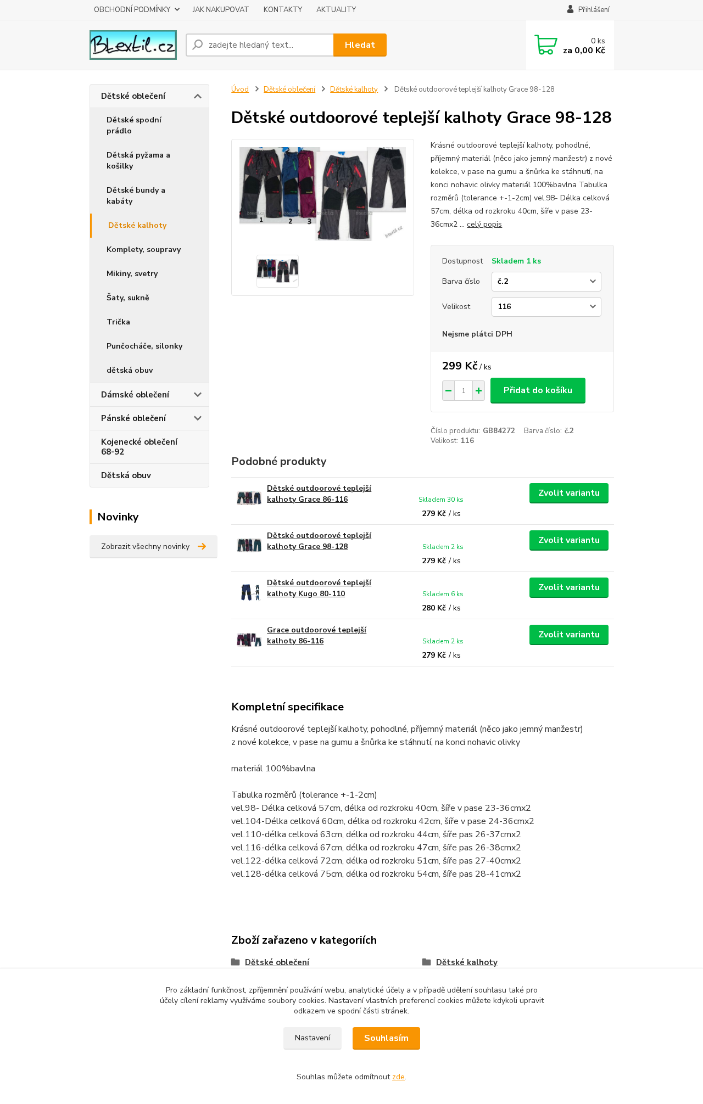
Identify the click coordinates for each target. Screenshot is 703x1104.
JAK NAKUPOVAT (221, 10)
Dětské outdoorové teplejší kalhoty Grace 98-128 (319, 541)
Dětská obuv (126, 475)
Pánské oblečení (133, 418)
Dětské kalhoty (137, 225)
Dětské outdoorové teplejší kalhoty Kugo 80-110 (319, 588)
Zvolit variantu (569, 493)
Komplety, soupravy (144, 249)
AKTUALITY (336, 10)
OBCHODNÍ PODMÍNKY (132, 10)
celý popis (484, 224)
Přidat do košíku (538, 390)
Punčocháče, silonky (144, 346)
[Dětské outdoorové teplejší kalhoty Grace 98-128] (249, 545)
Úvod (240, 89)
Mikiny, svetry (132, 273)
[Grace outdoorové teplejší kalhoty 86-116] (249, 640)
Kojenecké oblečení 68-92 (139, 446)
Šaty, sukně (128, 298)
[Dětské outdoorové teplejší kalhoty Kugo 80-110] (249, 593)
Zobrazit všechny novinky (145, 546)
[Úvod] (133, 45)
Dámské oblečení (135, 394)
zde (398, 1077)
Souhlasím (386, 1038)
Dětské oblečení (133, 96)
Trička (118, 322)
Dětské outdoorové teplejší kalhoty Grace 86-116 (319, 494)
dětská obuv (130, 370)
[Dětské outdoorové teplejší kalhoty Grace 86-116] (249, 498)
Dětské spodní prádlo (134, 125)
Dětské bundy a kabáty (136, 195)
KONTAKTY (283, 10)
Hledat (360, 45)
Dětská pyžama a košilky (138, 160)
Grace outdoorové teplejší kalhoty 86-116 (316, 635)
